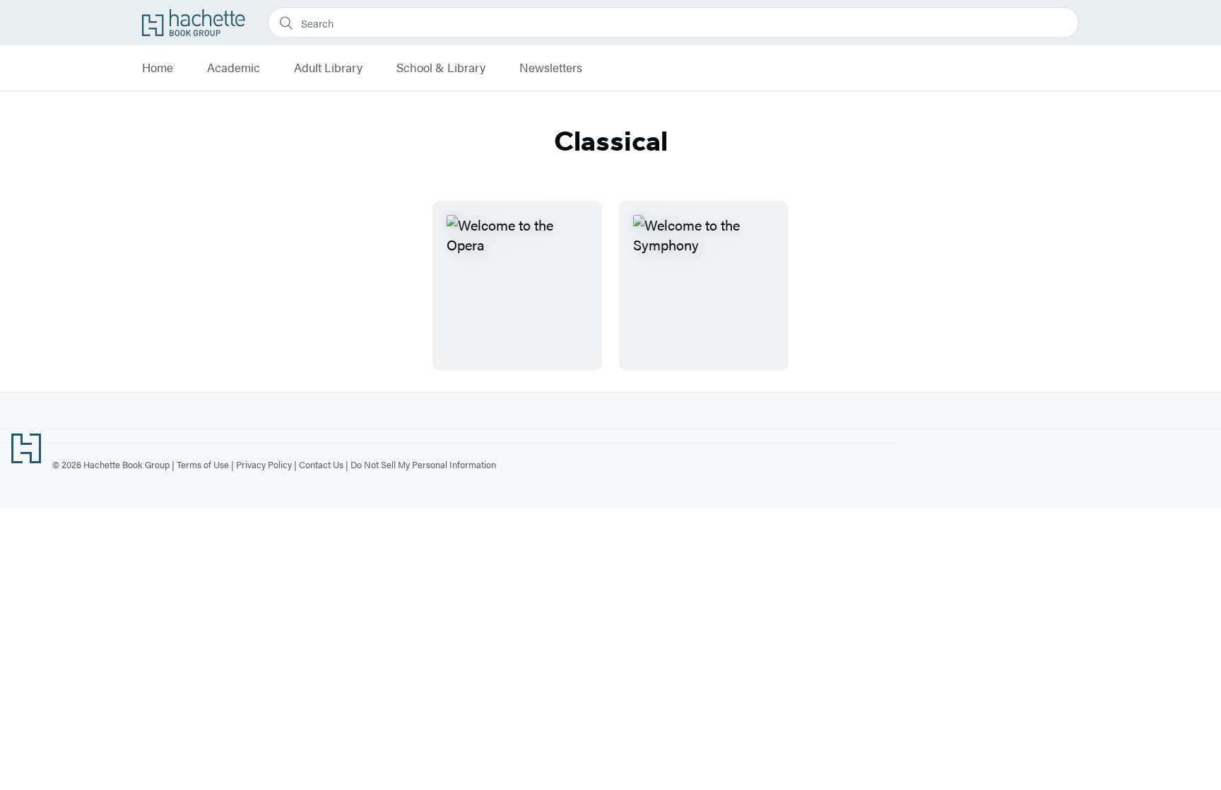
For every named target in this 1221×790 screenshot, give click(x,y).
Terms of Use (203, 464)
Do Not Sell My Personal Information (423, 464)
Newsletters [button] (550, 68)
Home (157, 68)
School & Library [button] (440, 68)
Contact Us (321, 464)
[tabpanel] (610, 286)
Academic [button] (233, 68)
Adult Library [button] (328, 68)
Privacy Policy (264, 464)
